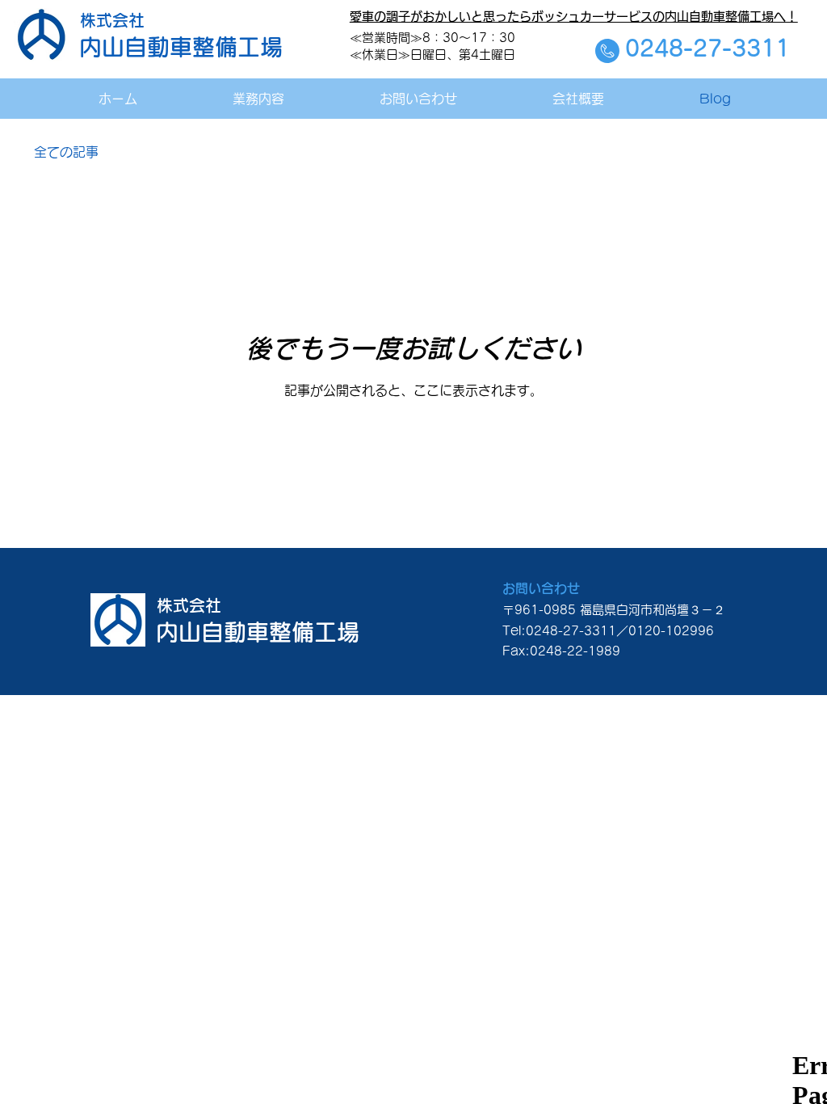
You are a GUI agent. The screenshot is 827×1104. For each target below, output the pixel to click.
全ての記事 (66, 151)
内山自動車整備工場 (181, 47)
